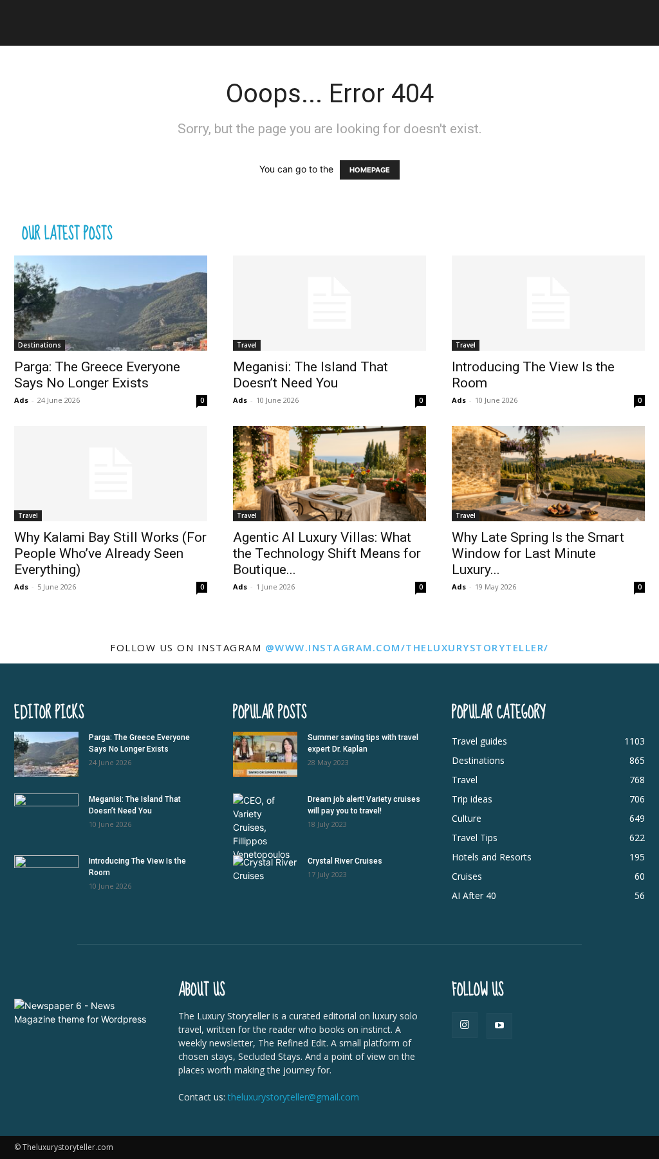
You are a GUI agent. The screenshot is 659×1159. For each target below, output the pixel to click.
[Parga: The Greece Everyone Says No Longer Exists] (110, 303)
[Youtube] (499, 1026)
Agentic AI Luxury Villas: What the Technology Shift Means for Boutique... (327, 553)
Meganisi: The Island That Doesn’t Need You (310, 375)
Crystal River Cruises (345, 861)
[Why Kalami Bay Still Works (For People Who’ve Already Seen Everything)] (110, 473)
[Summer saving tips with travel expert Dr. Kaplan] (265, 754)
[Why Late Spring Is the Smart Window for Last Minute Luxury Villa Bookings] (548, 473)
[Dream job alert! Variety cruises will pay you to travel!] (265, 827)
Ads (21, 400)
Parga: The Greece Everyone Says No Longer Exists (97, 375)
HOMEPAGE (369, 169)
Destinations (39, 344)
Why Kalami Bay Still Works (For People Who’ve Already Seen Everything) (110, 553)
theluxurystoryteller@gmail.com (293, 1097)
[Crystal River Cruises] (265, 877)
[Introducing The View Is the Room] (548, 303)
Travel (247, 344)
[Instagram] (465, 1025)
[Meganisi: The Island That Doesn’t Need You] (329, 303)
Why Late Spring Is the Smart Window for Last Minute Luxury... (538, 553)
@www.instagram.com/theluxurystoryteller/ (407, 647)
